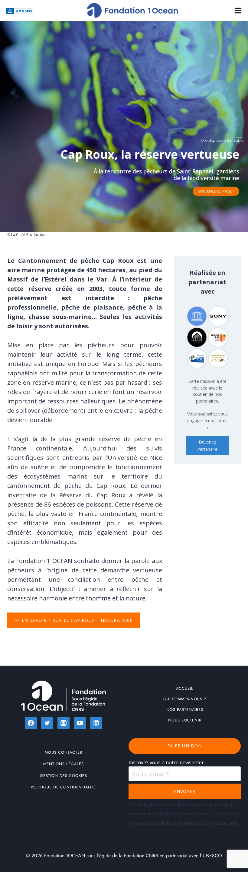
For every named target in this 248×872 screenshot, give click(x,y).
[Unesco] (196, 316)
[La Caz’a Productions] (196, 337)
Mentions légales (63, 764)
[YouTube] (80, 723)
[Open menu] (237, 10)
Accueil (184, 688)
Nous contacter (63, 752)
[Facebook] (31, 723)
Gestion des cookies (63, 775)
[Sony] (218, 316)
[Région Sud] (218, 337)
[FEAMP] (196, 358)
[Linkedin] (96, 723)
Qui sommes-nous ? (184, 699)
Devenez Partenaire (207, 445)
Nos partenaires (184, 709)
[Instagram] (63, 723)
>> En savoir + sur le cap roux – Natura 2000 (74, 620)
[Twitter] (47, 723)
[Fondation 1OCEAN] (132, 10)
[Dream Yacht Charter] (218, 358)
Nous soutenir (184, 720)
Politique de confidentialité (63, 787)
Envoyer (184, 791)
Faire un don (184, 746)
